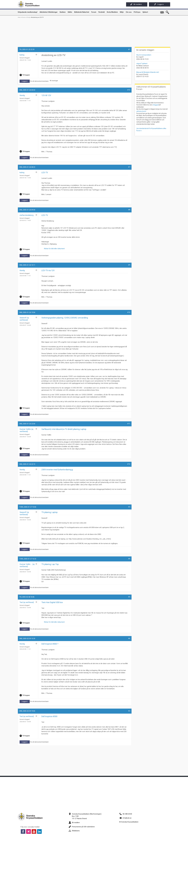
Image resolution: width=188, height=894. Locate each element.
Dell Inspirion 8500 (49, 716)
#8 (129, 210)
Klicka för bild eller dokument (54, 249)
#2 (129, 711)
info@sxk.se (127, 818)
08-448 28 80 (127, 814)
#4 (129, 559)
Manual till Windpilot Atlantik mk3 (147, 72)
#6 (129, 638)
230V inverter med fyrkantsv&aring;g (57, 469)
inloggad (156, 105)
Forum (23, 17)
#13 (128, 90)
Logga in (160, 4)
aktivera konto (141, 111)
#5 (129, 597)
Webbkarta (76, 831)
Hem (19, 17)
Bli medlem (138, 4)
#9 (129, 265)
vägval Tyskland (141, 63)
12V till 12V (46, 95)
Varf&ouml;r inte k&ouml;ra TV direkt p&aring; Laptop (63, 429)
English (162, 12)
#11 (128, 424)
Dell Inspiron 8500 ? (49, 644)
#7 (129, 167)
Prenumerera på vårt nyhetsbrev (83, 827)
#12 (128, 464)
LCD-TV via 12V (48, 270)
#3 (129, 507)
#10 (128, 312)
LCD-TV (44, 172)
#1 (129, 49)
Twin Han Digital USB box (52, 602)
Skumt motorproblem (143, 55)
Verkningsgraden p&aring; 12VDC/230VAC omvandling (64, 318)
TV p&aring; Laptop (49, 512)
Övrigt (28, 17)
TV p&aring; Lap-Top (50, 564)
